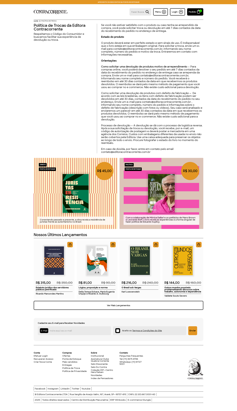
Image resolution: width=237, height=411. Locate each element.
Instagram (53, 389)
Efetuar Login (41, 356)
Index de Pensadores (102, 378)
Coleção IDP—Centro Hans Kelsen (102, 371)
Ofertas (66, 356)
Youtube (85, 389)
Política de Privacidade (74, 371)
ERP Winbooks (118, 400)
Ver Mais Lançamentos (118, 305)
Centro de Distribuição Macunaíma (89, 400)
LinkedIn (65, 389)
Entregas (67, 365)
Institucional (97, 356)
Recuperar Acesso (43, 359)
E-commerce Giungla (139, 400)
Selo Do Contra (99, 367)
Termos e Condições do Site (147, 330)
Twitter (75, 389)
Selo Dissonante (99, 364)
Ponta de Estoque (71, 359)
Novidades (96, 375)
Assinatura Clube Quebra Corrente (100, 360)
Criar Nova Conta (43, 362)
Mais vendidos (69, 362)
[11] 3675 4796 (130, 359)
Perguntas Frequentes (131, 356)
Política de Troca (71, 368)
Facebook (40, 389)
